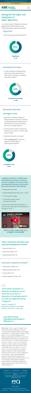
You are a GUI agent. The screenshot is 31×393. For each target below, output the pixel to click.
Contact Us (6, 370)
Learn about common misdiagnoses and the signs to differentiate (14, 319)
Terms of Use (16, 370)
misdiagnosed (12, 139)
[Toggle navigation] (28, 8)
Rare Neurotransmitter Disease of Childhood (19, 390)
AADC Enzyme (5, 390)
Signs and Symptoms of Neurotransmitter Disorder (14, 388)
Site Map (25, 370)
